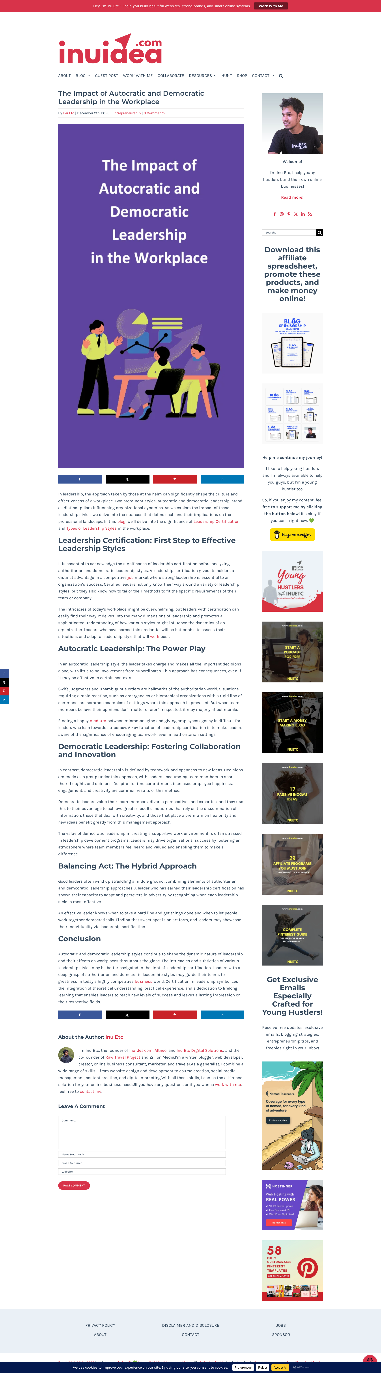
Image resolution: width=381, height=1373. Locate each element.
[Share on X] (127, 479)
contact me (90, 1091)
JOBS (281, 1325)
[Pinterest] (289, 214)
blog (121, 521)
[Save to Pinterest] (175, 479)
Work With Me (271, 6)
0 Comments (154, 113)
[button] (281, 75)
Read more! (292, 197)
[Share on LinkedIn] (222, 479)
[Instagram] (282, 214)
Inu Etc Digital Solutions (200, 1050)
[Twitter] (296, 214)
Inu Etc (68, 113)
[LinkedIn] (303, 214)
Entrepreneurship (126, 113)
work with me (228, 1084)
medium (98, 720)
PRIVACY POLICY (100, 1325)
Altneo (160, 1050)
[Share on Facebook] (80, 479)
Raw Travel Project (122, 1057)
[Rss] (310, 214)
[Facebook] (274, 214)
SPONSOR (281, 1334)
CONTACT (190, 1334)
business (143, 981)
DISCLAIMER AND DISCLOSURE (190, 1325)
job (131, 577)
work (154, 636)
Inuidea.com (141, 1050)
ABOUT (100, 1334)
